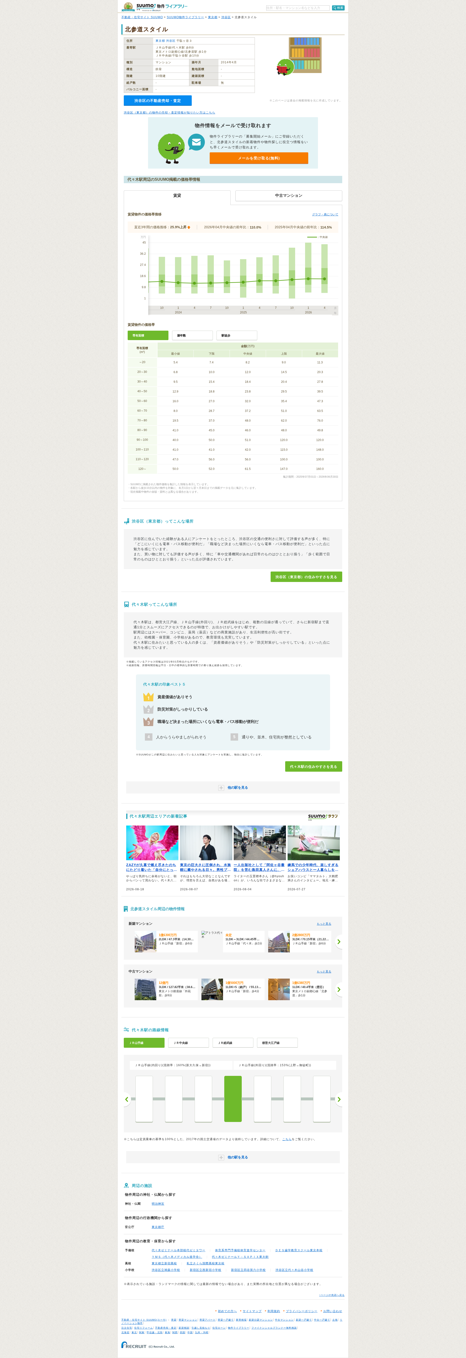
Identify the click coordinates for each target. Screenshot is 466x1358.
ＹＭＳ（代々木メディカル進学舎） (177, 1257)
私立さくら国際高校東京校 (206, 1263)
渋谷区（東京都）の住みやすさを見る (306, 577)
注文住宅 (126, 1327)
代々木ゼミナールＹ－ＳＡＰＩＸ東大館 (240, 1257)
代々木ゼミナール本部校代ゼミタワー (178, 1250)
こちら (287, 1139)
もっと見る (324, 923)
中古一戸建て (322, 1319)
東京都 (212, 17)
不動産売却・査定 (165, 1327)
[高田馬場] (321, 1099)
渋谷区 (226, 17)
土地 (335, 1319)
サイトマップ (252, 1311)
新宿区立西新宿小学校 (205, 1270)
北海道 (125, 1332)
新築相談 (184, 1327)
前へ (127, 1099)
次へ (338, 1099)
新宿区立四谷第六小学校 (248, 1270)
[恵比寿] (144, 1099)
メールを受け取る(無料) (259, 158)
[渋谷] (173, 1099)
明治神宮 (158, 1203)
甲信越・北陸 (155, 1332)
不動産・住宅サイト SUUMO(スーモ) (143, 1319)
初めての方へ (227, 1311)
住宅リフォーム (143, 1327)
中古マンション (284, 1319)
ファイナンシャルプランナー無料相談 (274, 1327)
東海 (167, 1332)
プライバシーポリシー (301, 1311)
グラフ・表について (325, 214)
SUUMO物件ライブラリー (185, 17)
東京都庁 (158, 1227)
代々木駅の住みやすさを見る (313, 767)
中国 (190, 1332)
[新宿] (262, 1099)
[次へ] (338, 941)
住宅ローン (219, 1327)
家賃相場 (241, 1319)
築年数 (181, 335)
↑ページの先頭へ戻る (332, 1295)
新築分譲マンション (261, 1319)
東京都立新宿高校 (164, 1263)
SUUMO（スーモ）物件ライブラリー (154, 6)
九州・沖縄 (201, 1332)
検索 (340, 7)
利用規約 (273, 1311)
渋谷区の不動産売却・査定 (157, 100)
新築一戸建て (304, 1319)
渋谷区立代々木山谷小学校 (294, 1270)
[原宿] (203, 1099)
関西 (175, 1332)
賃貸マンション (188, 1319)
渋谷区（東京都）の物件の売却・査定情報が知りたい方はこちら (169, 112)
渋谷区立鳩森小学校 (166, 1270)
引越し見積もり (200, 1327)
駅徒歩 (226, 335)
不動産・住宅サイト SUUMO (142, 17)
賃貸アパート (208, 1319)
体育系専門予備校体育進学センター (240, 1250)
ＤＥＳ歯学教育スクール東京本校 (299, 1250)
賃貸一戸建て (226, 1319)
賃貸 (173, 1319)
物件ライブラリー (238, 1327)
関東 (141, 1332)
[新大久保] (292, 1099)
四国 (182, 1332)
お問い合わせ (332, 1311)
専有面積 (138, 335)
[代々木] (233, 1099)
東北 (134, 1332)
